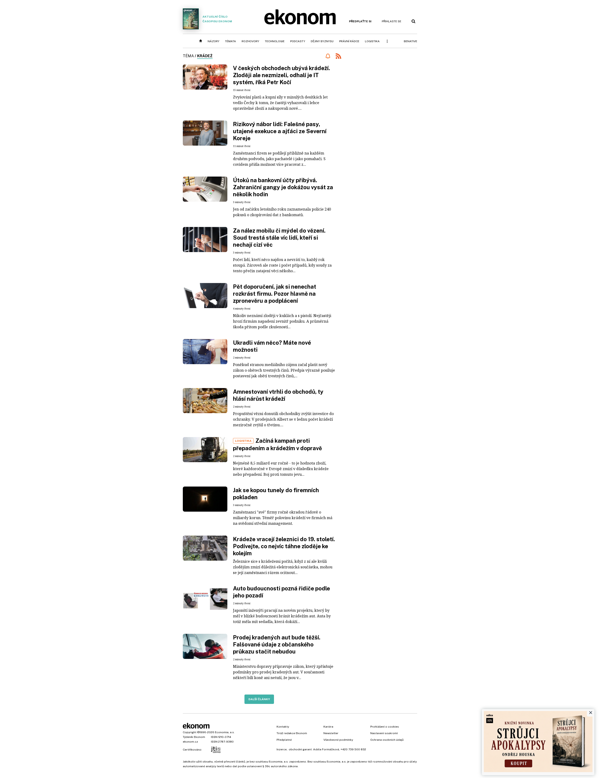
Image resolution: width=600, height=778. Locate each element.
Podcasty (297, 41)
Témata (230, 41)
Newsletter (330, 733)
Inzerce (282, 749)
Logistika (372, 41)
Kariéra (328, 726)
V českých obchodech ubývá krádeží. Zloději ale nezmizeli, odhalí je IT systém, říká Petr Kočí (281, 75)
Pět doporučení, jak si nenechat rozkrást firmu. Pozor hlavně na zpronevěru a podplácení (274, 293)
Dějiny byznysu (322, 41)
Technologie (275, 41)
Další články (259, 699)
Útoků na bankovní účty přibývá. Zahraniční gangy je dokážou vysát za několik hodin (283, 187)
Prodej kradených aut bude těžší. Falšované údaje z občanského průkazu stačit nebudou (276, 644)
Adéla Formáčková (326, 749)
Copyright (189, 732)
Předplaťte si (360, 21)
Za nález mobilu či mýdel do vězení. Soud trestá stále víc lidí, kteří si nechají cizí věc (279, 237)
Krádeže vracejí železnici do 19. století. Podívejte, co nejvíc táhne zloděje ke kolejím (284, 546)
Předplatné (284, 739)
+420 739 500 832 (353, 749)
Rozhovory (250, 41)
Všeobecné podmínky (338, 739)
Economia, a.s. (225, 732)
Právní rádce (349, 41)
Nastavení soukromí (384, 733)
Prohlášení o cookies (384, 726)
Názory (213, 41)
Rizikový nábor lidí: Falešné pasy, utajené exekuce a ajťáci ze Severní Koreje (279, 131)
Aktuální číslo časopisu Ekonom (217, 19)
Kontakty (283, 726)
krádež (205, 56)
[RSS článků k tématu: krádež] (338, 56)
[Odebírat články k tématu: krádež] (328, 56)
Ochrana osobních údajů (387, 739)
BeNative (410, 41)
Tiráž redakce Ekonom (292, 733)
